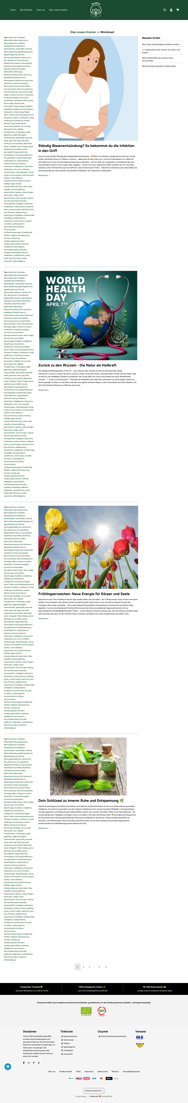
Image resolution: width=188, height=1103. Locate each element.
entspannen (8, 112)
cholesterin (29, 95)
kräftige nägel (9, 184)
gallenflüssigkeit (19, 135)
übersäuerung (23, 235)
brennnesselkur (10, 89)
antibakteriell (9, 46)
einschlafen (8, 106)
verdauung (15, 238)
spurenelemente (10, 227)
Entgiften (28, 106)
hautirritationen (10, 161)
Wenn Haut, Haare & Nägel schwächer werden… (161, 44)
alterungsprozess (21, 40)
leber (25, 186)
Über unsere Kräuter (58, 10)
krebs (20, 186)
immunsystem (16, 175)
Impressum (89, 1071)
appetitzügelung (10, 55)
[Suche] (165, 10)
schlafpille (8, 218)
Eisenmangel (19, 106)
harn (26, 152)
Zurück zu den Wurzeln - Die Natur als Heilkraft (77, 365)
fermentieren (20, 123)
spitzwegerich (18, 224)
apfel (6, 52)
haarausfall (19, 152)
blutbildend (8, 77)
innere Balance (17, 178)
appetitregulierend (25, 52)
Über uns (41, 10)
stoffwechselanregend (13, 232)
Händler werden (65, 1071)
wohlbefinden (19, 255)
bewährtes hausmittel (12, 66)
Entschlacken (27, 109)
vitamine (25, 244)
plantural (25, 209)
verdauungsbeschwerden (14, 241)
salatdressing (21, 212)
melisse (30, 198)
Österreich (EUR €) (93, 1091)
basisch (18, 63)
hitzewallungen (22, 172)
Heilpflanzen (19, 166)
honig (31, 172)
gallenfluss (8, 135)
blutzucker (19, 80)
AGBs (78, 1071)
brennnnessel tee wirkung (14, 92)
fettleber (17, 126)
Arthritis (21, 55)
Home (13, 10)
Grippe (25, 146)
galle (28, 132)
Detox (30, 100)
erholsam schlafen (11, 118)
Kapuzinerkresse (10, 181)
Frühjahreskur (9, 132)
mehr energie (21, 198)
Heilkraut (22, 164)
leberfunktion (9, 192)
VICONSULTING (106, 1096)
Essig (12, 123)
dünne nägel (9, 103)
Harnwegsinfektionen (23, 155)
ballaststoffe (9, 63)
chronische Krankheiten (13, 332)
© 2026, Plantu (81, 1096)
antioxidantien (9, 49)
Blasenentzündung (11, 75)
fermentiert (8, 126)
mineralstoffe (9, 204)
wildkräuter (8, 255)
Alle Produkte (26, 10)
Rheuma (11, 212)
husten (6, 175)
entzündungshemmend (24, 115)
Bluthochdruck (19, 77)
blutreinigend (9, 80)
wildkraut (24, 252)
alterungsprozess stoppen (14, 43)
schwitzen (8, 224)
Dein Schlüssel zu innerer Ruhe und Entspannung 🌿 (81, 800)
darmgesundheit (20, 100)
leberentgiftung (18, 189)
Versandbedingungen (131, 1071)
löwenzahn (8, 195)
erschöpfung (17, 120)
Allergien (21, 37)
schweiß (27, 221)
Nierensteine (20, 207)
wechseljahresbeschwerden (15, 250)
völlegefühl (8, 247)
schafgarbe (18, 215)
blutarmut (27, 75)
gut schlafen (17, 149)
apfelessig (13, 52)
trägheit (14, 235)
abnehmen (12, 37)
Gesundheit (18, 143)
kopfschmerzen (24, 181)
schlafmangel (28, 215)
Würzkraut (17, 258)
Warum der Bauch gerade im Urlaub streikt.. (159, 66)
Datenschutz (102, 1071)
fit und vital (26, 126)
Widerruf (115, 1071)
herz (15, 169)
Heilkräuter (8, 166)
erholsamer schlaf (26, 118)
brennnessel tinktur (22, 86)
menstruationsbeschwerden (15, 201)
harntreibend (9, 155)
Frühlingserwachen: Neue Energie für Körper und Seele (84, 594)
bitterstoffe (8, 72)
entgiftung (17, 109)
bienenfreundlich (19, 69)
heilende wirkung (11, 164)
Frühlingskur (21, 132)
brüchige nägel (10, 327)
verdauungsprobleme (12, 244)
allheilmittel (8, 40)
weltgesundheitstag (12, 252)
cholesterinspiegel (11, 98)
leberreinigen (28, 192)
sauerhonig (8, 215)
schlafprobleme (19, 218)
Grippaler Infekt (15, 146)
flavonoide (8, 129)
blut (21, 75)
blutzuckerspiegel (20, 83)
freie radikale (18, 129)
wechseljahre (18, 247)
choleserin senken (16, 95)
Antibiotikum (20, 46)
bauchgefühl (26, 63)
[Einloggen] (171, 10)
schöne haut (19, 221)
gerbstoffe (20, 138)
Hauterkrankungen (23, 158)
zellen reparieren (19, 725)
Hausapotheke (10, 158)
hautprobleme (22, 161)
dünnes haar (19, 103)
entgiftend (8, 109)
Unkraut (7, 238)
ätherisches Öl (13, 60)
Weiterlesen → (44, 175)
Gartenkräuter (9, 138)
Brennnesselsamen (25, 89)
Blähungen (18, 72)
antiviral (29, 49)
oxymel (12, 209)
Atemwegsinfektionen (13, 57)
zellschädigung (19, 261)
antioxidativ (20, 49)
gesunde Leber (15, 141)
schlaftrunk (8, 221)
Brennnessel (9, 86)
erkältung (7, 120)
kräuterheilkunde (10, 186)
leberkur (18, 192)
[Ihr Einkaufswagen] (180, 10)
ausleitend (24, 60)
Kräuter (18, 184)
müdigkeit (19, 204)
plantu (18, 209)
